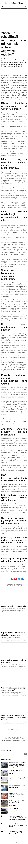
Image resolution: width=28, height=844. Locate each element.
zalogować (10, 740)
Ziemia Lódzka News (14, 3)
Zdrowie (4, 29)
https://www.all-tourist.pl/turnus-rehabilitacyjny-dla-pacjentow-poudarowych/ (12, 153)
